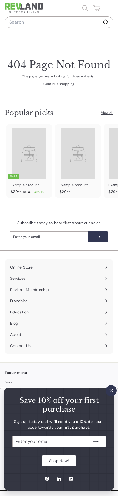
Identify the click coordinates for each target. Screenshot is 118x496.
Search (10, 382)
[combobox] (59, 22)
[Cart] (96, 8)
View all (107, 113)
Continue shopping (58, 84)
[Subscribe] (96, 441)
